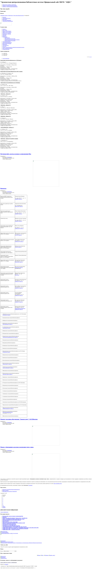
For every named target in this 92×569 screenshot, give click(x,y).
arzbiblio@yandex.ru (18, 199)
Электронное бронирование (8, 21)
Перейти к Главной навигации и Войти (10, 5)
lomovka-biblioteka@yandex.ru (8, 367)
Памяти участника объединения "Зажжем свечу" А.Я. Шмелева (19, 419)
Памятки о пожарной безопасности (9, 523)
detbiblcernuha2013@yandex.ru (8, 408)
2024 (4, 55)
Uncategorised (9, 157)
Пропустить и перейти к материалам (9, 4)
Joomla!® (6, 564)
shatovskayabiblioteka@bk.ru (8, 412)
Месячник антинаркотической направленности (11, 489)
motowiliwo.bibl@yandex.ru (7, 374)
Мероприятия (7, 37)
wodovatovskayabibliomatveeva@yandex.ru (10, 337)
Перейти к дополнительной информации (10, 6)
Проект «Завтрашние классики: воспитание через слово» (17, 447)
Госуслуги (4, 46)
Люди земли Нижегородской (18, 15)
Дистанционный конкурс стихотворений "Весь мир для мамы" (15, 526)
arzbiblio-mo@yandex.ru (19, 241)
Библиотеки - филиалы (7, 33)
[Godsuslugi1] (3, 557)
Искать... (2, 551)
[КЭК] (21, 542)
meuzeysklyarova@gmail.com (20, 308)
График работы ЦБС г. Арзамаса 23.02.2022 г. (11, 529)
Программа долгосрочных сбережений (10, 491)
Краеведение (10, 15)
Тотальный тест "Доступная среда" (9, 524)
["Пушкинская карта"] (6, 539)
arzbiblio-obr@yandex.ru (19, 228)
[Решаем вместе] (3, 558)
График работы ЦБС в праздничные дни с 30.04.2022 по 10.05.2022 (15, 528)
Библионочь (5, 44)
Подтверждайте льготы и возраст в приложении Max (15, 154)
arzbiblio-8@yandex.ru (19, 309)
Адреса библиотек (6, 58)
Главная (4, 29)
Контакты (4, 17)
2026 (4, 53)
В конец (4, 507)
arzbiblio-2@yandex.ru (19, 281)
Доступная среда (6, 45)
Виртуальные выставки (7, 43)
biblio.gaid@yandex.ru (19, 206)
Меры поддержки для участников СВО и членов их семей (14, 522)
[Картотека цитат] (3, 531)
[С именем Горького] (4, 532)
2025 (4, 54)
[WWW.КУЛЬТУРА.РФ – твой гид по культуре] (9, 533)
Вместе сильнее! (6, 490)
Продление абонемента (7, 20)
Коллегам (4, 35)
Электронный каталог (7, 18)
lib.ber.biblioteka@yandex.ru (7, 324)
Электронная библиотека (7, 42)
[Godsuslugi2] (3, 540)
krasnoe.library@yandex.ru (7, 364)
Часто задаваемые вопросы (7, 48)
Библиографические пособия (10, 40)
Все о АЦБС (5, 30)
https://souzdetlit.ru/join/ (58, 483)
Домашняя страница (4, 15)
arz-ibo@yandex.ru (18, 247)
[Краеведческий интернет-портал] (6, 541)
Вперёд (4, 506)
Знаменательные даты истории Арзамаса (12, 39)
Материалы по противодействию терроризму (11, 525)
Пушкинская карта (6, 49)
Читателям (4, 34)
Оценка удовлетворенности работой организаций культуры (13, 47)
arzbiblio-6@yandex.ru (19, 295)
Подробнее (30, 485)
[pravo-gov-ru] (3, 556)
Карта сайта (5, 19)
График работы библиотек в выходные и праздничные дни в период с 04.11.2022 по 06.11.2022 (20, 527)
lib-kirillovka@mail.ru (6, 352)
